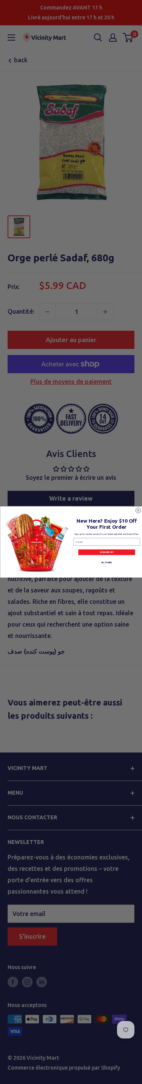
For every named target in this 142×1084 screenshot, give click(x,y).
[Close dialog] (138, 510)
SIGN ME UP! (106, 552)
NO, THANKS (106, 562)
